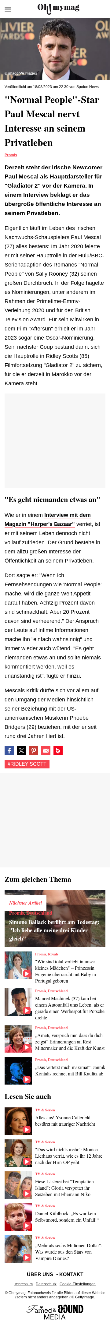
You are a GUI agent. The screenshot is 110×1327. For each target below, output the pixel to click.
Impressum (23, 1284)
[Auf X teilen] (21, 750)
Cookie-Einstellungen (78, 1284)
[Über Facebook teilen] (9, 750)
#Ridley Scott (27, 764)
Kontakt (71, 1274)
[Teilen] (33, 750)
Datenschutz (46, 1284)
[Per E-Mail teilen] (45, 750)
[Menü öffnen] (8, 9)
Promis (11, 155)
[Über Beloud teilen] (58, 750)
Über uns (40, 1274)
